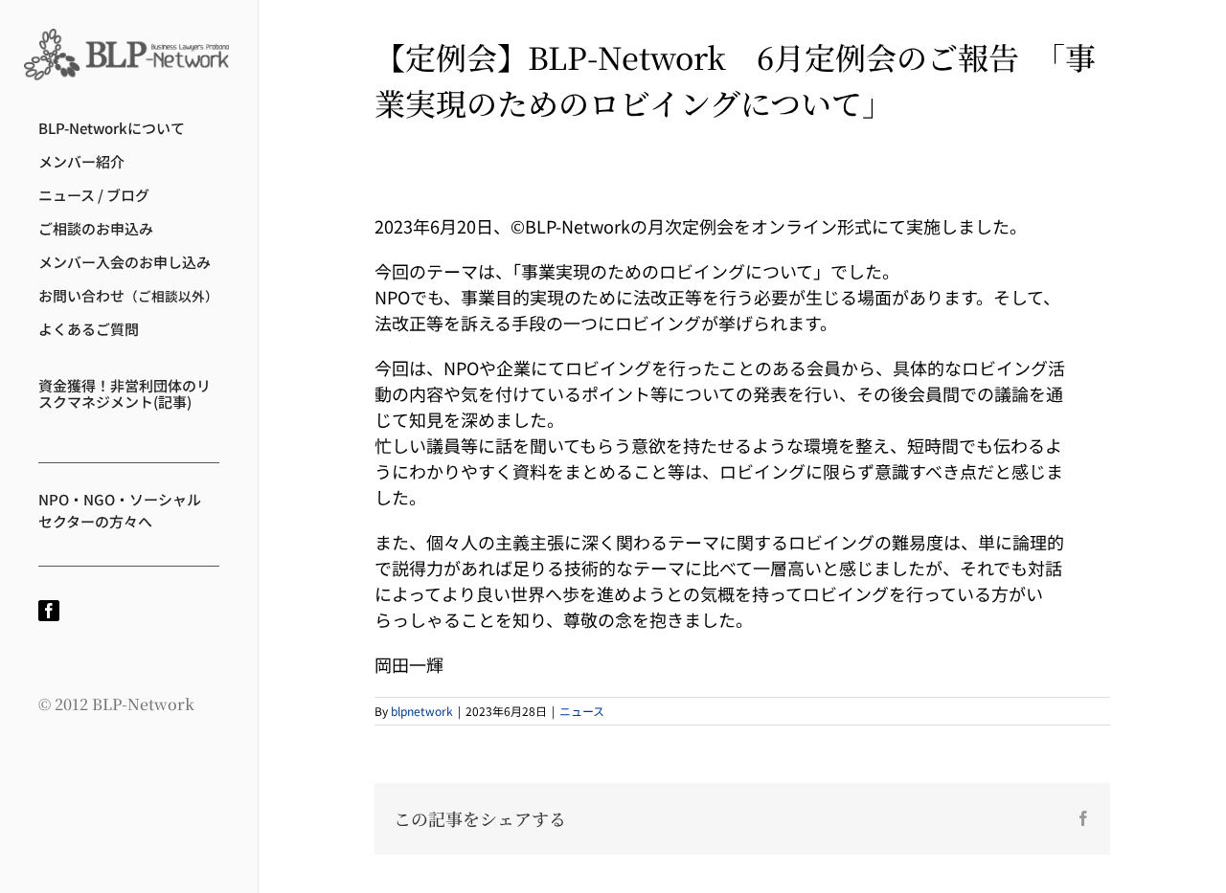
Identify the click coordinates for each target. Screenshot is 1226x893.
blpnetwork (422, 711)
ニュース (581, 711)
